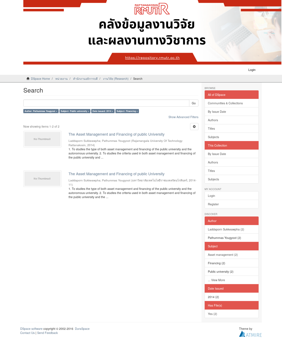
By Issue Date (217, 111)
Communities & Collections (225, 103)
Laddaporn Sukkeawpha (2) (226, 229)
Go (194, 103)
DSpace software (31, 329)
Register (213, 204)
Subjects (213, 137)
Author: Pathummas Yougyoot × (41, 111)
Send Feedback (47, 333)
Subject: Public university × (75, 111)
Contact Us (27, 333)
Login (211, 196)
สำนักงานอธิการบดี (85, 78)
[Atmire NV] (250, 333)
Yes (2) (212, 314)
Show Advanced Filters (183, 117)
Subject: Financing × (127, 111)
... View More (216, 280)
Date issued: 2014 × (102, 111)
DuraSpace (82, 329)
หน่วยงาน (61, 78)
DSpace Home (40, 78)
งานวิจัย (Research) (116, 78)
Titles (211, 128)
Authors (213, 120)
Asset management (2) (223, 255)
